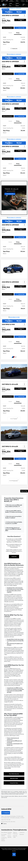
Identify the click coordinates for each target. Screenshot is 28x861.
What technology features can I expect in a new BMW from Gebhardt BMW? (13, 529)
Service (10, 830)
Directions (22, 834)
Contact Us (14, 556)
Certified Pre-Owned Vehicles (4, 839)
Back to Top (24, 491)
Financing (16, 830)
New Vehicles (4, 832)
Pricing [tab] (17, 32)
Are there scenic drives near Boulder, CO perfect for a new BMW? (13, 522)
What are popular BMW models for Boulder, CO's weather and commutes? (13, 511)
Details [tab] (10, 32)
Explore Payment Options (7, 27)
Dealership (23, 830)
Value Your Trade (21, 27)
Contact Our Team (14, 783)
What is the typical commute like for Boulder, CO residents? (13, 517)
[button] (24, 15)
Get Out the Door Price (21, 20)
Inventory (4, 830)
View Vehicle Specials (14, 774)
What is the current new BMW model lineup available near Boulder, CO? (13, 505)
